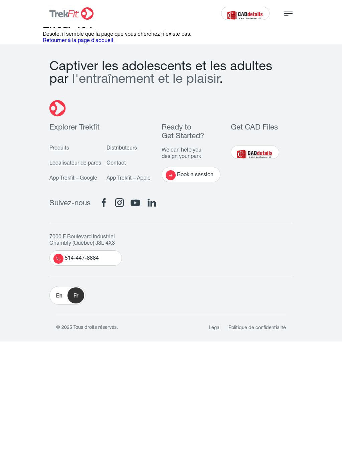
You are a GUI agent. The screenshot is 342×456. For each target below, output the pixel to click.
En (59, 296)
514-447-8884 (82, 258)
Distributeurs (122, 148)
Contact (116, 163)
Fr (75, 296)
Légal (214, 328)
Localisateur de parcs (75, 163)
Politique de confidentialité (257, 328)
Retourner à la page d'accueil (78, 41)
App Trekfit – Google (73, 178)
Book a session (195, 175)
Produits (59, 148)
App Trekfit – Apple (129, 178)
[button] (67, 295)
